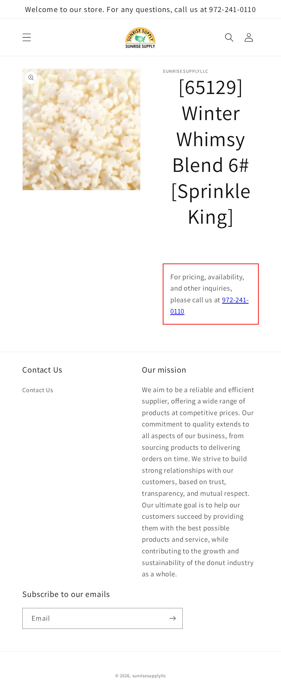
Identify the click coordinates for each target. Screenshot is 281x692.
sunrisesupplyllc (149, 676)
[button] (26, 37)
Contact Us (37, 390)
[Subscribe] (172, 618)
